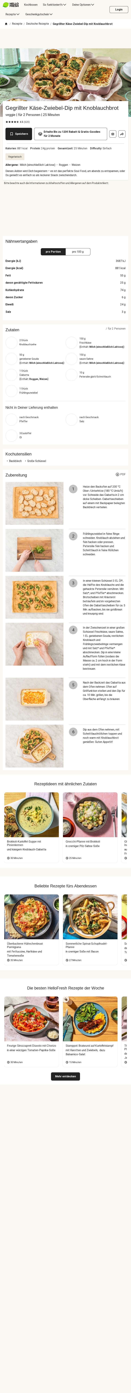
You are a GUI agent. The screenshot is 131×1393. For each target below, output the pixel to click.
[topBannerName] (65, 38)
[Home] (6, 24)
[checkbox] (6, 122)
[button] (65, 330)
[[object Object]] (112, 134)
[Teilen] (122, 134)
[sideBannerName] (65, 210)
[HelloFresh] (11, 4)
